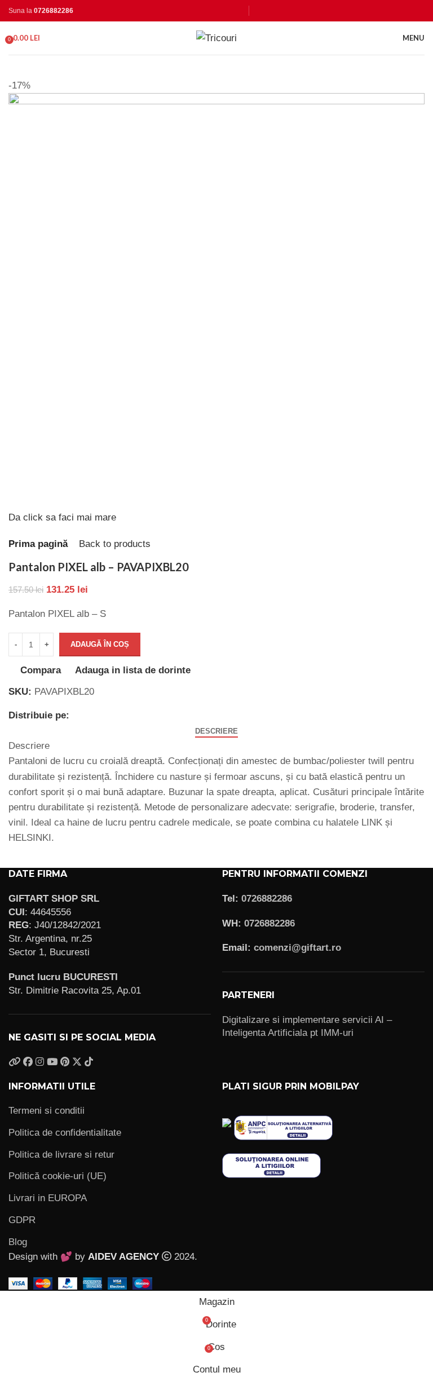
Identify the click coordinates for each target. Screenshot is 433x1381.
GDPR (22, 1220)
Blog (17, 1242)
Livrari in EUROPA (47, 1198)
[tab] (216, 731)
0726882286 (53, 11)
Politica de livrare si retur (61, 1154)
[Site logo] (216, 37)
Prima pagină (38, 544)
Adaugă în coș (99, 644)
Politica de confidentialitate (64, 1132)
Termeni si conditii (46, 1110)
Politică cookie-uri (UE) (57, 1176)
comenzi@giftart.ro (297, 947)
